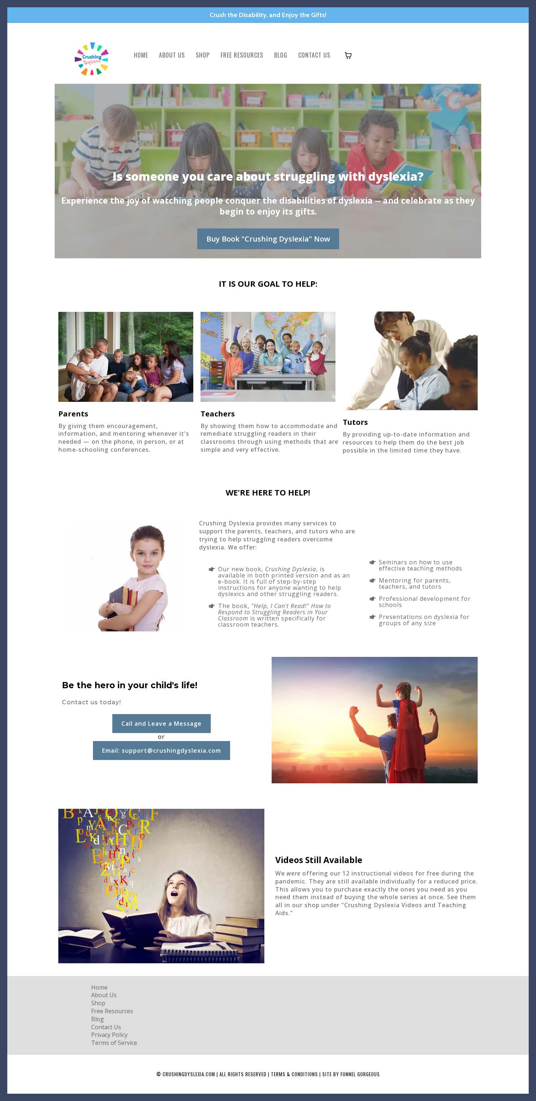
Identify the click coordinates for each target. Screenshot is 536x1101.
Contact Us (314, 55)
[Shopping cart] (348, 55)
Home (141, 55)
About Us (172, 55)
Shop (203, 55)
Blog (280, 55)
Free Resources (242, 55)
